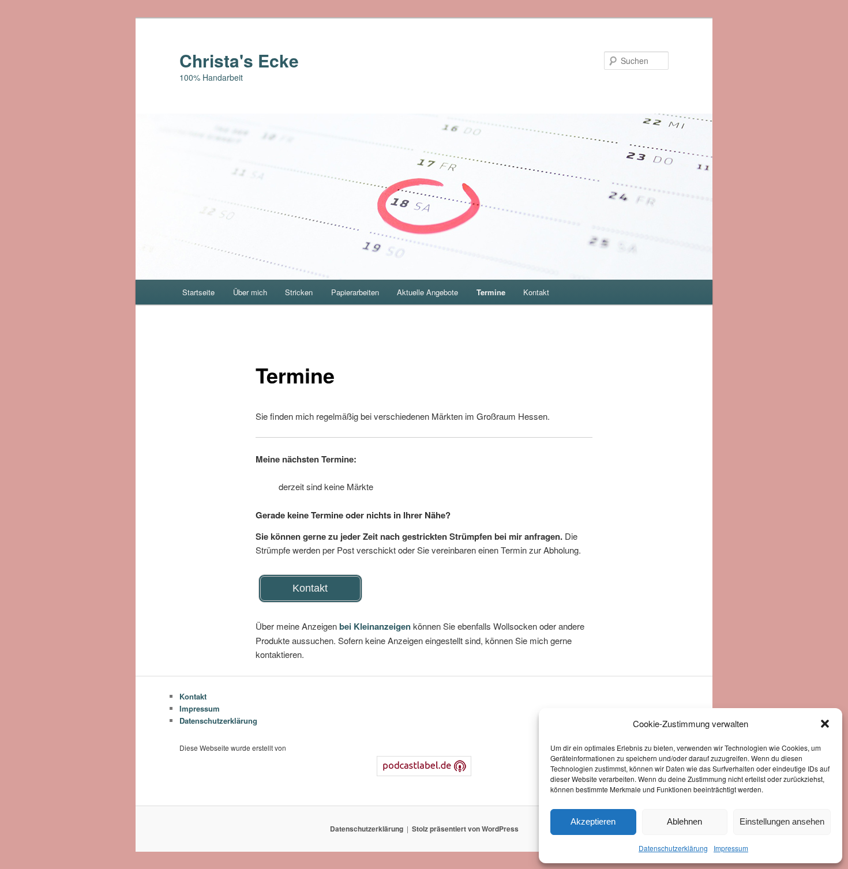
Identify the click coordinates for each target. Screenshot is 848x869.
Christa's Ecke (239, 60)
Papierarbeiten (355, 292)
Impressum (731, 848)
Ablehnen (684, 821)
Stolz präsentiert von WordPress (465, 828)
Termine (490, 292)
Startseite (198, 292)
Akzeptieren (593, 821)
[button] (825, 723)
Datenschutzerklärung (673, 848)
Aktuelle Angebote (427, 292)
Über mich (250, 292)
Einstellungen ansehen (782, 821)
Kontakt (536, 292)
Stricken (299, 292)
